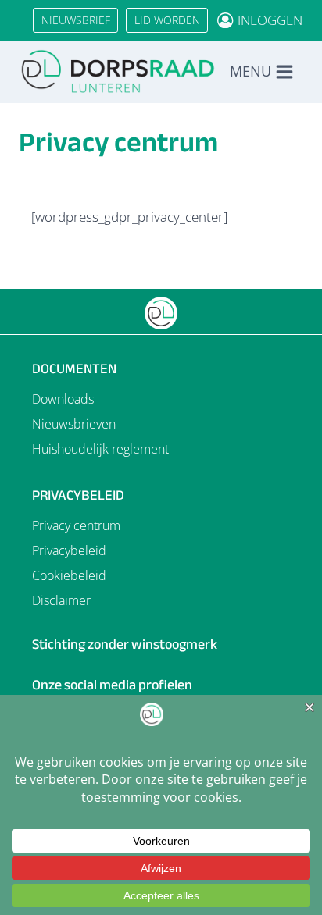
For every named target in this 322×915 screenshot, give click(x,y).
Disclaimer (61, 600)
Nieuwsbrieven (74, 424)
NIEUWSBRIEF (75, 19)
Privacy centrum (76, 525)
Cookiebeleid (69, 575)
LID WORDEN (167, 19)
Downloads (63, 399)
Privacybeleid (69, 550)
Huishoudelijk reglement (100, 449)
